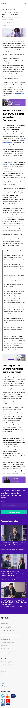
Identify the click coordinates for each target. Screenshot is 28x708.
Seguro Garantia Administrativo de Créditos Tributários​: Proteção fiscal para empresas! (14, 602)
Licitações (4, 645)
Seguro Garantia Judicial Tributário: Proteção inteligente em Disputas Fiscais (14, 545)
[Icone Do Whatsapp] (5, 631)
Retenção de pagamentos (8, 651)
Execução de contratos (7, 642)
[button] (25, 3)
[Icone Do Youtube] (8, 631)
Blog (2, 674)
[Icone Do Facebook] (2, 631)
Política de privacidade (7, 676)
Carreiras (3, 671)
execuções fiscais (7, 164)
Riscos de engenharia (7, 662)
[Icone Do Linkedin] (11, 631)
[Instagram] (14, 631)
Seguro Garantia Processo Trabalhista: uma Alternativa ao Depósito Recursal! (12, 573)
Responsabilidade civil (7, 664)
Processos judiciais (6, 654)
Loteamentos (5, 648)
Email (2, 501)
